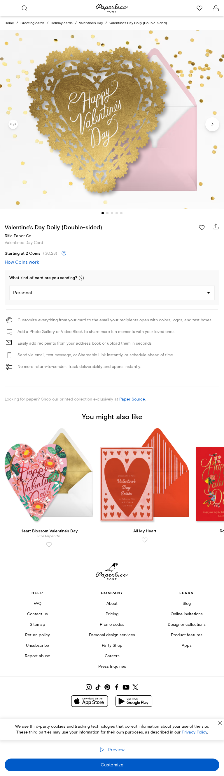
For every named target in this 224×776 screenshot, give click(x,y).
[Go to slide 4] (117, 213)
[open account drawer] (216, 8)
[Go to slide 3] (112, 213)
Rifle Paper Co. (18, 235)
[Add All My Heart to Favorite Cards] (144, 539)
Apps (187, 645)
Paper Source (132, 399)
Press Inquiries (112, 666)
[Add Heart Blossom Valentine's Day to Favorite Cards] (49, 544)
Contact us (37, 614)
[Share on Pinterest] (107, 687)
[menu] (8, 8)
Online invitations (187, 614)
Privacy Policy (194, 732)
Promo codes (112, 624)
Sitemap (37, 624)
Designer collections (187, 624)
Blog (187, 603)
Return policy (37, 635)
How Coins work (22, 262)
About (112, 603)
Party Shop (112, 645)
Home (9, 23)
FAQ (37, 603)
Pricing (112, 614)
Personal (22, 293)
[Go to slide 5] (121, 213)
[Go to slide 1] (103, 213)
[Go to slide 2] (107, 213)
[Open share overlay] (215, 226)
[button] (81, 278)
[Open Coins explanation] (63, 253)
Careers (112, 655)
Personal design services (112, 635)
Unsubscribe (37, 645)
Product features (186, 635)
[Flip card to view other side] (17, 124)
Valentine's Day (91, 23)
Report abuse (37, 655)
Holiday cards (62, 23)
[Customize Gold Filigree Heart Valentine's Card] (112, 119)
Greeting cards (32, 23)
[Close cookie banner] (219, 723)
